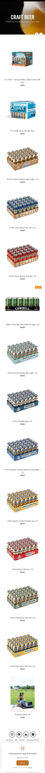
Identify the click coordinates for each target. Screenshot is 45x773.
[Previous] (36, 34)
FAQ (16, 740)
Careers (22, 740)
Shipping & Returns (33, 740)
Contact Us (9, 740)
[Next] (41, 34)
